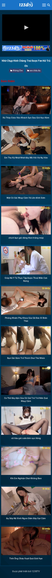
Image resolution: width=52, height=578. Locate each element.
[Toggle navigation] (44, 5)
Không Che (17, 70)
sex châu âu (34, 70)
